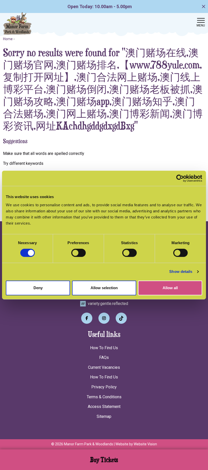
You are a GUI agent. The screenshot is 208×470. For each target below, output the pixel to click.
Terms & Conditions (104, 396)
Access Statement (104, 406)
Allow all (170, 288)
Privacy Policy (104, 387)
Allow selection (104, 288)
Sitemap (104, 416)
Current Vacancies (104, 367)
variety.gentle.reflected (107, 303)
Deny (38, 288)
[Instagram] (104, 318)
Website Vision (145, 444)
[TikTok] (121, 318)
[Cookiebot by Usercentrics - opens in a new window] (180, 178)
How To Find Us (104, 347)
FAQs (104, 357)
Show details (180, 271)
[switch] (78, 253)
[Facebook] (86, 318)
